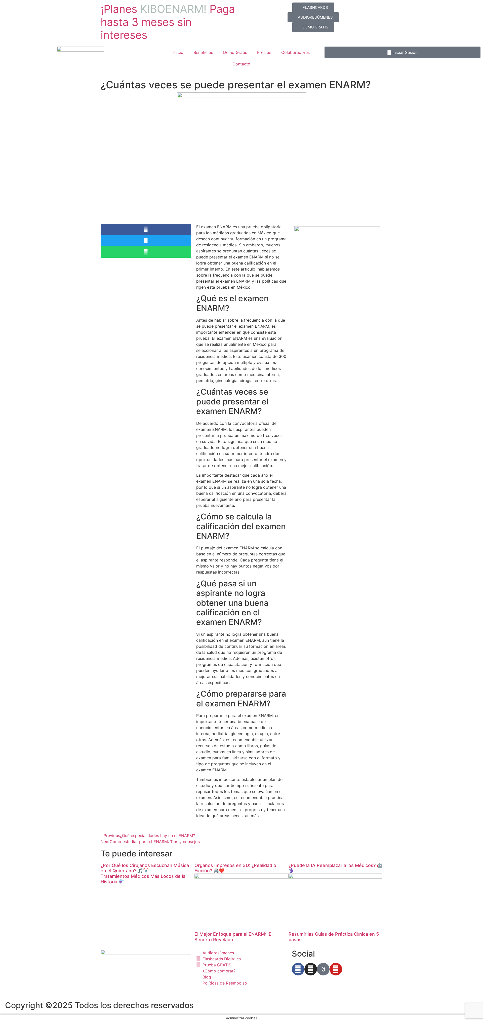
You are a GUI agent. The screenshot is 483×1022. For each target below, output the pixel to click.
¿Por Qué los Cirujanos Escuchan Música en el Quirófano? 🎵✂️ (145, 868)
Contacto (241, 63)
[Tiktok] (323, 969)
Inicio (178, 52)
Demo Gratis (235, 52)
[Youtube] (336, 969)
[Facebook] (298, 969)
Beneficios (203, 52)
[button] (146, 229)
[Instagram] (310, 969)
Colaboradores (295, 52)
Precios (264, 52)
